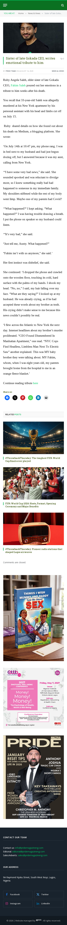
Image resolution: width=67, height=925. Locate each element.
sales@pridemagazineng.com (32, 855)
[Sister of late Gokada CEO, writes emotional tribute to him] (33, 38)
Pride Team (11, 71)
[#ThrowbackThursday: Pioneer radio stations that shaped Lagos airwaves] (33, 529)
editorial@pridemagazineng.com (28, 851)
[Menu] (5, 5)
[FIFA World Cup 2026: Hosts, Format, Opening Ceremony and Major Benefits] (33, 483)
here (35, 383)
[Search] (62, 5)
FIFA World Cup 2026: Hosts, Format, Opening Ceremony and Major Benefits (30, 505)
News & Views (58, 71)
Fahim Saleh (18, 85)
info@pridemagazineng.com (29, 847)
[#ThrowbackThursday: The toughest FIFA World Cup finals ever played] (33, 438)
